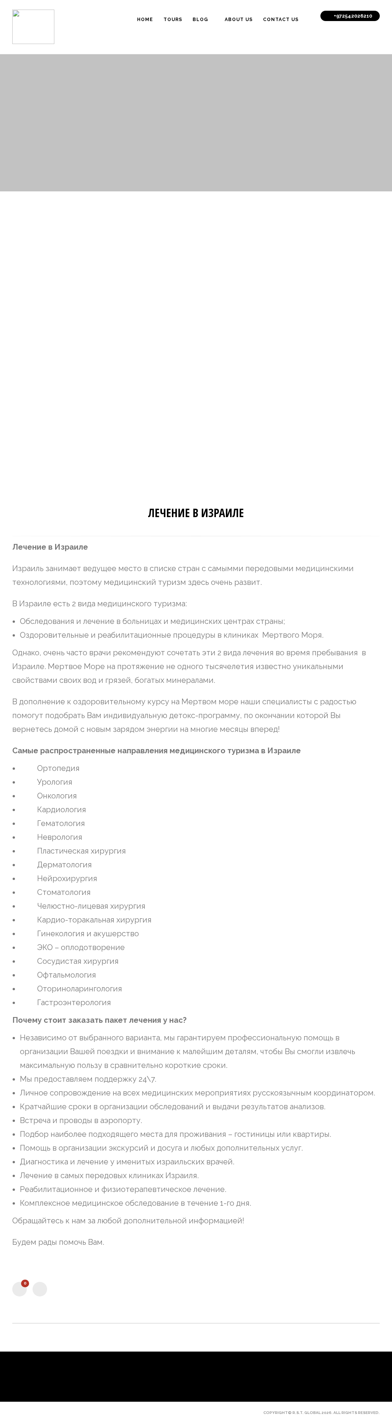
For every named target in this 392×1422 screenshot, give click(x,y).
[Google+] (55, 1412)
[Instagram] (68, 1412)
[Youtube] (42, 1412)
